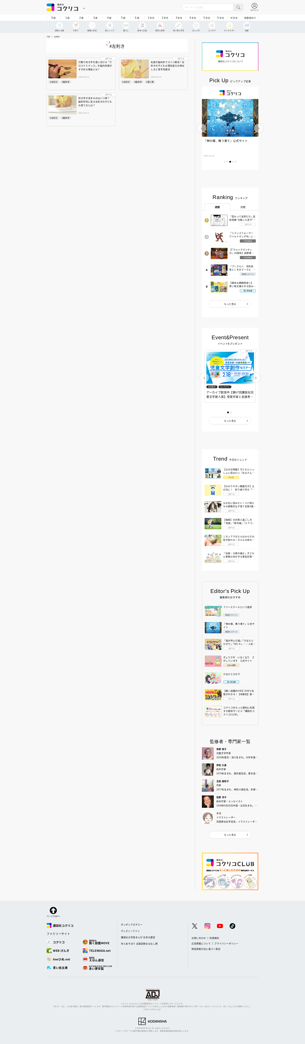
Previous (202, 128)
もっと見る (230, 304)
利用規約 (214, 938)
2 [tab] (227, 162)
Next (258, 128)
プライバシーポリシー (226, 943)
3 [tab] (230, 162)
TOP (48, 36)
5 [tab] (236, 162)
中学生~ (234, 17)
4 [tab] (233, 162)
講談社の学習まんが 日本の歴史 (138, 937)
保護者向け (250, 17)
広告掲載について (201, 943)
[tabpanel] (230, 128)
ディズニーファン (130, 931)
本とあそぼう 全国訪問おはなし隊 (139, 943)
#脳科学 (66, 81)
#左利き (54, 81)
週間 (217, 207)
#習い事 (150, 81)
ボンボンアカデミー (132, 924)
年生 (151, 17)
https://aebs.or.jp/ (152, 1009)
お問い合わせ (199, 938)
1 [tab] (224, 162)
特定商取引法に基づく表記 (206, 949)
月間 (243, 207)
